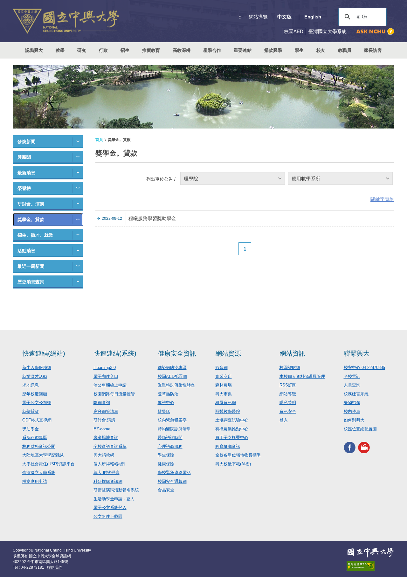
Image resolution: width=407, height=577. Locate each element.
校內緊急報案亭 (172, 420)
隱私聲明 (287, 402)
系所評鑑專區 (34, 437)
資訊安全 (287, 411)
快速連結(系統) (115, 353)
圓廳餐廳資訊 (227, 446)
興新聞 (24, 157)
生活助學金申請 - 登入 (114, 499)
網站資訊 (292, 353)
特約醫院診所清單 (174, 429)
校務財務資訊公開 (38, 446)
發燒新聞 (26, 141)
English (312, 16)
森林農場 (223, 385)
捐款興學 (273, 50)
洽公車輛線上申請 (110, 385)
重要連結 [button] (243, 50)
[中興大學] (370, 552)
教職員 (344, 50)
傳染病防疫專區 (172, 367)
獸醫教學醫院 (227, 411)
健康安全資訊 (177, 353)
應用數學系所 (306, 178)
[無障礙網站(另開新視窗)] (370, 566)
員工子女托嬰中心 (231, 437)
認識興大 (34, 50)
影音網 (221, 367)
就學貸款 (30, 411)
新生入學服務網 (36, 367)
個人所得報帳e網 (109, 464)
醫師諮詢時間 (170, 437)
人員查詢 (352, 385)
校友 (320, 50)
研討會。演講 (30, 203)
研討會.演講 (104, 420)
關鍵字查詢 (382, 199)
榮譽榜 (24, 188)
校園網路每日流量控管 (114, 394)
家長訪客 (373, 50)
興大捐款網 (103, 455)
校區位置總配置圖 (360, 429)
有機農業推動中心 (231, 429)
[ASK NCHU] (375, 31)
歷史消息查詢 (30, 281)
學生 (299, 50)
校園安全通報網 (172, 481)
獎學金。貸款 (30, 219)
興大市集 (223, 394)
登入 (283, 420)
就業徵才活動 (34, 376)
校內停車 (352, 411)
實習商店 (223, 376)
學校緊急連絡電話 (174, 472)
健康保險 (166, 464)
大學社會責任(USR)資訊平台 (48, 464)
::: (241, 16)
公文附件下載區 (107, 516)
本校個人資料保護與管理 (302, 376)
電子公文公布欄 (36, 402)
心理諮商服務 (170, 446)
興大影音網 (364, 447)
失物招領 (352, 402)
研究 (81, 50)
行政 (103, 50)
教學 (60, 50)
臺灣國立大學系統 (38, 472)
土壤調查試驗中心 (231, 420)
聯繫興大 (356, 353)
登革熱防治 (168, 394)
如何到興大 (354, 420)
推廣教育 (151, 50)
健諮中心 (166, 402)
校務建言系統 (356, 394)
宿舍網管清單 (105, 411)
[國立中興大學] (66, 21)
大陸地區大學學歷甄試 (43, 455)
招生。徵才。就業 (35, 235)
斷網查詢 (101, 402)
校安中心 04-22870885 (364, 367)
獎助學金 (30, 429)
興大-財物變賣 (106, 472)
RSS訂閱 (287, 385)
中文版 (284, 16)
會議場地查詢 (105, 437)
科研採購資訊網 (107, 481)
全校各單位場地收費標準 (238, 455)
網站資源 (228, 353)
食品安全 (166, 490)
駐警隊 (164, 411)
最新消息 (26, 172)
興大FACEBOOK (349, 447)
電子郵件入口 (105, 376)
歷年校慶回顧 (34, 394)
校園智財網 (289, 367)
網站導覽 (258, 16)
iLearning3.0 (104, 367)
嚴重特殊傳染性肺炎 (176, 385)
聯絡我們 (54, 567)
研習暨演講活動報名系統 (116, 490)
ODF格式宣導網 (37, 420)
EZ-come (101, 429)
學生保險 (166, 455)
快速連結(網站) (44, 353)
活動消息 (26, 250)
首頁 (99, 139)
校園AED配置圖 (172, 376)
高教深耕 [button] (181, 50)
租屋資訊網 (225, 402)
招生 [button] (125, 50)
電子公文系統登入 (110, 507)
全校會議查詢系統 (110, 446)
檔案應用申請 (34, 481)
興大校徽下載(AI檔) (233, 464)
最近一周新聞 (30, 266)
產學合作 (212, 50)
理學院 (191, 178)
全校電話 (352, 376)
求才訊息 (30, 385)
